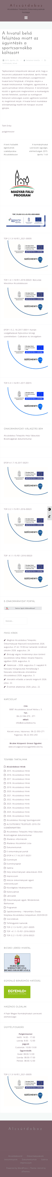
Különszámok (13, 892)
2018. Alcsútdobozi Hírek (18, 783)
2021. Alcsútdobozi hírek (18, 795)
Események (12, 860)
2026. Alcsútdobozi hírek (18, 816)
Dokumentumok (14, 847)
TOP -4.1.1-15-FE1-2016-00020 (21, 931)
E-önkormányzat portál (17, 851)
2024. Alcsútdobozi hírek (18, 808)
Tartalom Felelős (33, 60)
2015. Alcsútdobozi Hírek (18, 771)
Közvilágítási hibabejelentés (19, 887)
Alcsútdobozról (15, 1156)
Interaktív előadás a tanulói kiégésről (24, 679)
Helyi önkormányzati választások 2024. (25, 872)
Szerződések (12, 919)
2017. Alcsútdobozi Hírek (18, 779)
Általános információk (17, 839)
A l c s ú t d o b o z (26, 5)
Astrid (40, 1168)
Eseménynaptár (14, 864)
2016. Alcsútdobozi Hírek (18, 775)
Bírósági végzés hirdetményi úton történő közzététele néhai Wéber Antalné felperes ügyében (24, 657)
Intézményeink (11, 1159)
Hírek (15, 63)
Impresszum (12, 876)
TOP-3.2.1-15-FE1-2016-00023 (20, 935)
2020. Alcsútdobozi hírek (18, 791)
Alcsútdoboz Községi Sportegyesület (24, 820)
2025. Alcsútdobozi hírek (18, 812)
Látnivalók (11, 896)
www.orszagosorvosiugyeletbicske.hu (26, 747)
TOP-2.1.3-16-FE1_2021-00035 (20, 927)
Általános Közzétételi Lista (19, 843)
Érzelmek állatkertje (16, 687)
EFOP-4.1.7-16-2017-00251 (19, 855)
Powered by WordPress (17, 1168)
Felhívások (7, 63)
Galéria (10, 868)
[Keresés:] (15, 621)
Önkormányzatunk (35, 1156)
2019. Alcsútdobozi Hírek (18, 787)
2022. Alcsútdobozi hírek (18, 799)
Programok (12, 907)
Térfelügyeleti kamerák (17, 923)
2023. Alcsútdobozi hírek (18, 804)
